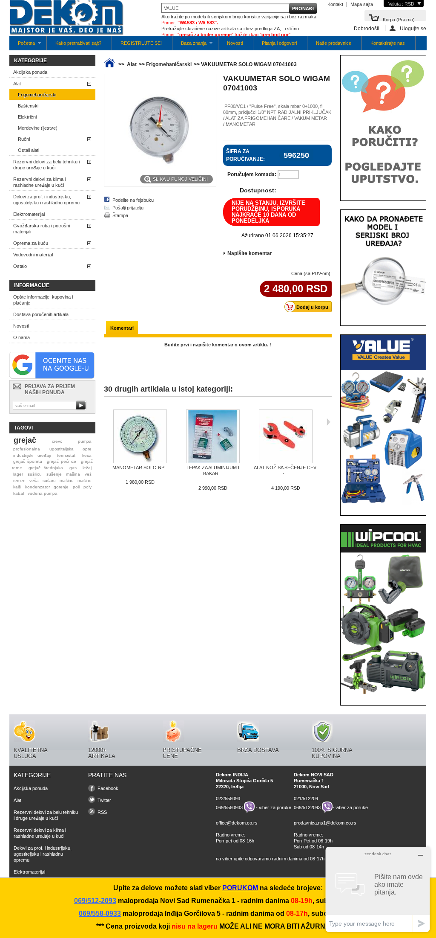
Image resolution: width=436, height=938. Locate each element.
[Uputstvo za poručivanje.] (383, 189)
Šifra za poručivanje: (245, 155)
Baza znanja (189, 45)
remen (19, 480)
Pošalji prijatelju (127, 207)
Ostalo (20, 266)
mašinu (67, 480)
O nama (21, 337)
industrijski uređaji (32, 455)
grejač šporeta (27, 461)
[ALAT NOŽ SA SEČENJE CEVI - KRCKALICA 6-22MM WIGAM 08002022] (285, 437)
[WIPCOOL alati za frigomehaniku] (383, 693)
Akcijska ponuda (30, 72)
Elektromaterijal (29, 214)
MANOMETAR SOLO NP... (140, 467)
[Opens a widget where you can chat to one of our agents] (377, 889)
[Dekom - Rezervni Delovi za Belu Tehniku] (66, 18)
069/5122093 (307, 807)
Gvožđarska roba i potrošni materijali (41, 228)
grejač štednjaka (46, 467)
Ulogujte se (413, 28)
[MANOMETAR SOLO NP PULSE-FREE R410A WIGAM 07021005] (140, 437)
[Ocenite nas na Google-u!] (52, 377)
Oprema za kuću (30, 243)
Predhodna (106, 422)
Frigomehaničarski (37, 94)
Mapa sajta (361, 4)
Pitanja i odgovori (279, 43)
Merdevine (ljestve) (37, 128)
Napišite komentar (249, 253)
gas (73, 467)
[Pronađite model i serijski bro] (383, 314)
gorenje (61, 487)
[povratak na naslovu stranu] (109, 64)
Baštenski (28, 105)
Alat (17, 83)
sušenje (54, 474)
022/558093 (228, 798)
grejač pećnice (61, 461)
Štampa (120, 215)
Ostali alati (28, 150)
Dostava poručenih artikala (41, 314)
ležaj (87, 467)
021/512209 (306, 798)
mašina (73, 474)
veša (34, 480)
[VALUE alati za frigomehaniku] (383, 503)
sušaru (49, 480)
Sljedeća (328, 422)
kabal (18, 493)
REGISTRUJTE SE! (141, 43)
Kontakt (335, 4)
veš (88, 474)
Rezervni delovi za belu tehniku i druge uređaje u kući (46, 164)
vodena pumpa (42, 493)
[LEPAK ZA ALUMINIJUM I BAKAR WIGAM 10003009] (213, 437)
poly (87, 487)
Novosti (235, 43)
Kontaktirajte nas (387, 43)
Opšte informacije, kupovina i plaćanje (43, 299)
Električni (27, 116)
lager (18, 474)
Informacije (31, 285)
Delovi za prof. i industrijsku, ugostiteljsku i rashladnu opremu (46, 199)
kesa (87, 455)
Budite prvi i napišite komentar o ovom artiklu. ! (217, 344)
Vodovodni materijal (33, 254)
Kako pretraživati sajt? (78, 43)
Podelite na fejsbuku (133, 200)
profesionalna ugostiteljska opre (52, 449)
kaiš (17, 487)
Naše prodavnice (333, 43)
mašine (84, 480)
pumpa (85, 441)
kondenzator (37, 487)
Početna (22, 45)
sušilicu (35, 474)
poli (76, 487)
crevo (57, 441)
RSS (102, 812)
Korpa (399, 19)
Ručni (24, 139)
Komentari (122, 328)
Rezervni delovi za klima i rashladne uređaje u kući (39, 182)
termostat (66, 455)
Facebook (108, 788)
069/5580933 (229, 807)
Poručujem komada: (251, 174)
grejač (25, 440)
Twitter (104, 800)
